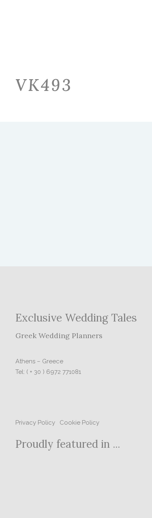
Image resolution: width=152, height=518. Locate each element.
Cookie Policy (79, 422)
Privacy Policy (35, 422)
